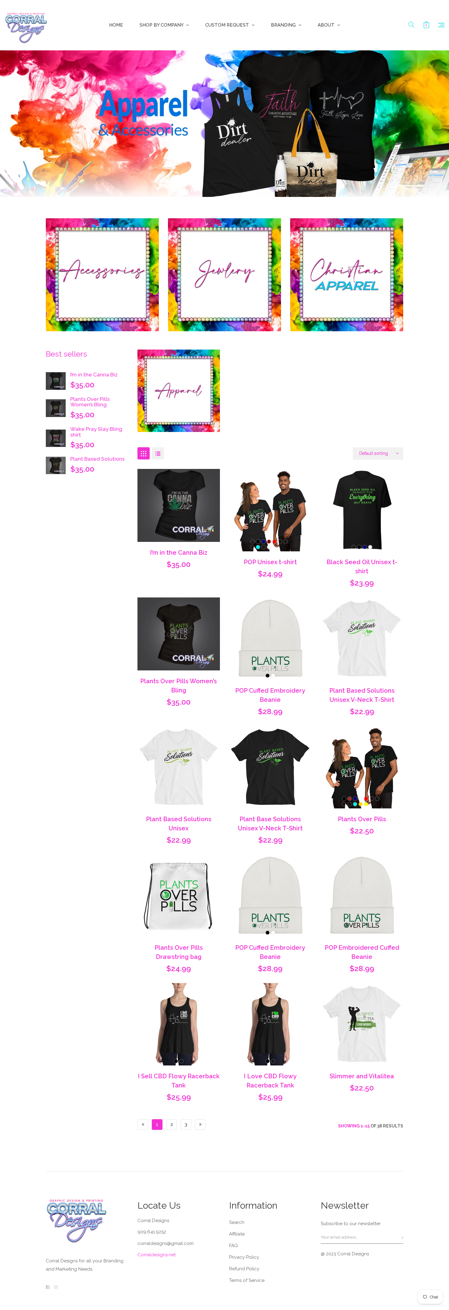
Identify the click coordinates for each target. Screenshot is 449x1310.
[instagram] (56, 1287)
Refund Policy (244, 1269)
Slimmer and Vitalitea (362, 1076)
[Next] (200, 1124)
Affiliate (237, 1234)
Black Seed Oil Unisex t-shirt (362, 566)
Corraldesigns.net (156, 1254)
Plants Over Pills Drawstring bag (179, 952)
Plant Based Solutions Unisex (178, 823)
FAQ (233, 1245)
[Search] (411, 25)
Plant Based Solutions (97, 459)
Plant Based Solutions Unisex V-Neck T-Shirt (362, 695)
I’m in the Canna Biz (94, 375)
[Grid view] (143, 453)
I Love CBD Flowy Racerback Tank (270, 1080)
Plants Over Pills (362, 819)
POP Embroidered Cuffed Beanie (362, 952)
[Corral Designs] (26, 25)
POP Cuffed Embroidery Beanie (270, 695)
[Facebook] (47, 1287)
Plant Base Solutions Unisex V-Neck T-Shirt (270, 823)
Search (236, 1222)
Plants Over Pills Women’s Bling (90, 402)
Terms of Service (247, 1280)
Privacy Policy (244, 1257)
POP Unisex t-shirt (270, 562)
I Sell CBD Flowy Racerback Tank (179, 1080)
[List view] (158, 453)
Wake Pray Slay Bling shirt (96, 432)
